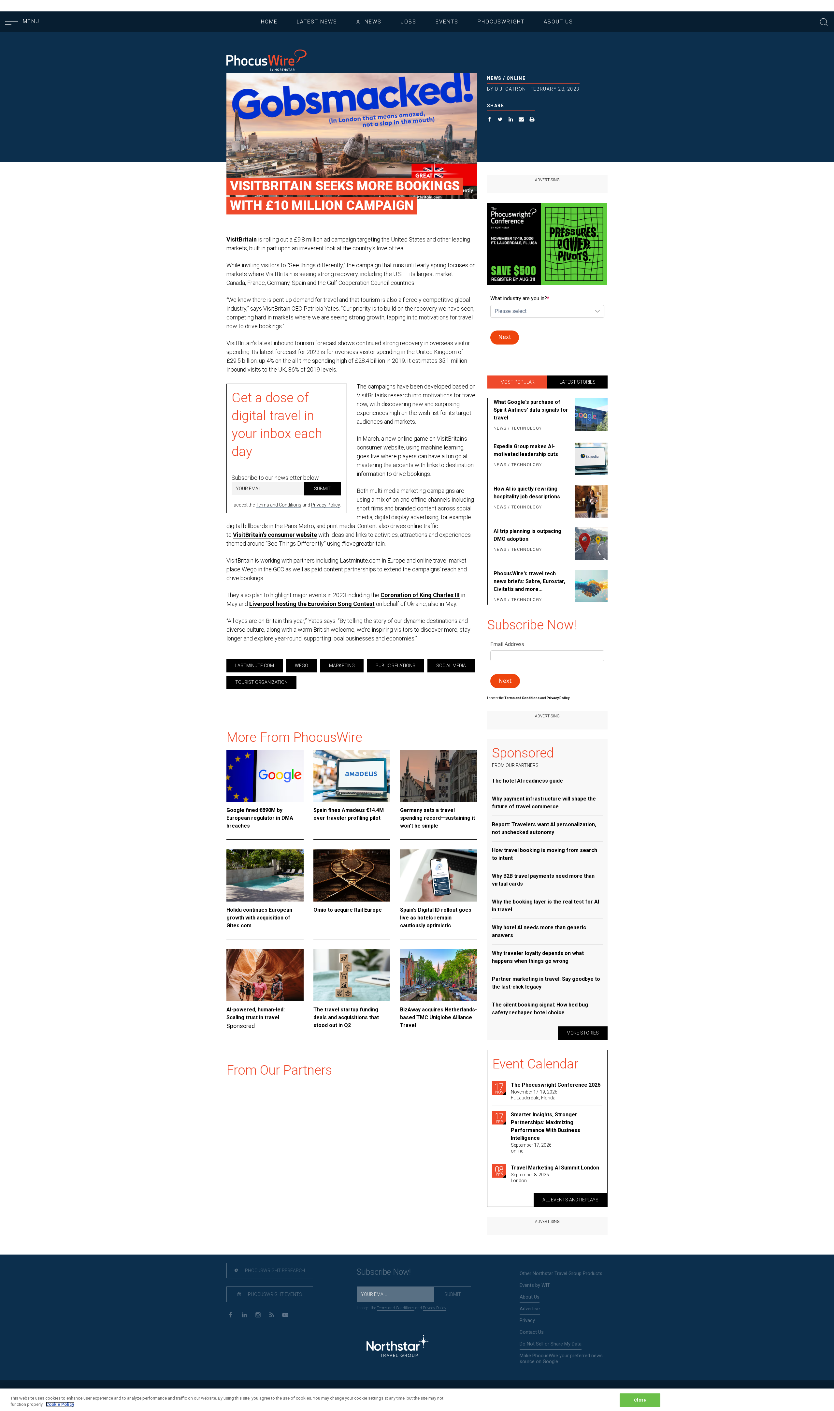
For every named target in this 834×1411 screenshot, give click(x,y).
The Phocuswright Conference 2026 (555, 1085)
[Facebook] (230, 1314)
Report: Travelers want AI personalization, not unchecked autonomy (544, 828)
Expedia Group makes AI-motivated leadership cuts (526, 450)
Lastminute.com (254, 665)
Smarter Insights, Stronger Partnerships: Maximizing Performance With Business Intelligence (545, 1126)
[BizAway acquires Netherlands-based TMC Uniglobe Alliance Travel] (438, 975)
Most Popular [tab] (517, 382)
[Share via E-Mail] (521, 120)
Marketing (342, 665)
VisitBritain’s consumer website (275, 534)
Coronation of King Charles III (420, 595)
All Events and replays (570, 1199)
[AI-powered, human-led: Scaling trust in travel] (265, 975)
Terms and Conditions (278, 504)
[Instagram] (258, 1314)
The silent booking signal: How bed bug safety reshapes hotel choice (540, 1009)
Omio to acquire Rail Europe (347, 910)
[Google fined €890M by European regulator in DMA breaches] (265, 776)
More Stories (583, 1033)
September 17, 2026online (531, 1148)
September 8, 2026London (530, 1177)
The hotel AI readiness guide (527, 781)
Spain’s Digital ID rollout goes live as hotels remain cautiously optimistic (435, 918)
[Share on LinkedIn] (511, 120)
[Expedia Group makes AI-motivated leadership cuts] (590, 459)
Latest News (317, 22)
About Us (558, 22)
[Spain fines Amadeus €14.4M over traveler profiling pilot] (352, 776)
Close (640, 1400)
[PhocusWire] (266, 60)
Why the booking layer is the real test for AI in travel (545, 906)
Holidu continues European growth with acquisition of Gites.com (259, 918)
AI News (368, 22)
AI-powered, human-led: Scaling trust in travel (255, 1014)
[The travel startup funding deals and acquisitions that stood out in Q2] (352, 975)
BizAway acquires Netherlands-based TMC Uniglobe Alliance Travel (438, 1017)
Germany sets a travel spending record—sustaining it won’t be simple (437, 818)
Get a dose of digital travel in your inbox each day (277, 424)
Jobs (408, 22)
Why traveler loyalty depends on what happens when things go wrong (538, 957)
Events (447, 22)
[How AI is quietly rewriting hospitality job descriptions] (590, 501)
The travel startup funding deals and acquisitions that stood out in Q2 (346, 1017)
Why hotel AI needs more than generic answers (539, 931)
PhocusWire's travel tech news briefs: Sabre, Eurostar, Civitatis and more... (529, 581)
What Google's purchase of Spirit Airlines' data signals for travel (531, 410)
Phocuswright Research (274, 1270)
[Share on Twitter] (500, 120)
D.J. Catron (510, 89)
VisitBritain (241, 239)
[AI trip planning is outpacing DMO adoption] (590, 543)
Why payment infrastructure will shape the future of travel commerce (544, 803)
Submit (322, 488)
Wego (301, 665)
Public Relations (395, 665)
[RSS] (271, 1314)
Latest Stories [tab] (578, 382)
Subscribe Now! (384, 1272)
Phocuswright (501, 22)
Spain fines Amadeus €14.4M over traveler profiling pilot (348, 814)
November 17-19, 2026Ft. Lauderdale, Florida (534, 1094)
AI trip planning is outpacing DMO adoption (527, 535)
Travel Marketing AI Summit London (555, 1168)
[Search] (824, 21)
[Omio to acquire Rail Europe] (352, 875)
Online (516, 78)
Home (269, 22)
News (494, 78)
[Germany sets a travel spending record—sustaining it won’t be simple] (438, 776)
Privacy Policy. (558, 698)
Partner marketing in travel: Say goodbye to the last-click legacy (546, 983)
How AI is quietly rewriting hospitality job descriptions (527, 493)
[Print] (532, 120)
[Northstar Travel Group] (397, 1347)
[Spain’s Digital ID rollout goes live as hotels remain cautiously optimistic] (438, 875)
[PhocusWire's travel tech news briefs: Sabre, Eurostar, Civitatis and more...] (590, 587)
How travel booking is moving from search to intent (544, 854)
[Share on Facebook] (490, 120)
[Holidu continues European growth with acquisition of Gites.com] (265, 875)
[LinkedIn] (244, 1314)
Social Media (451, 665)
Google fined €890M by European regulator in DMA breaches (259, 818)
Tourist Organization (261, 682)
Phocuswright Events (274, 1294)
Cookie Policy (60, 1404)
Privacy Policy (325, 504)
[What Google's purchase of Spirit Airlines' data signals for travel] (590, 415)
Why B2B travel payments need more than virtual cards (543, 880)
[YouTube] (285, 1314)
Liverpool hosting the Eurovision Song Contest (312, 603)
